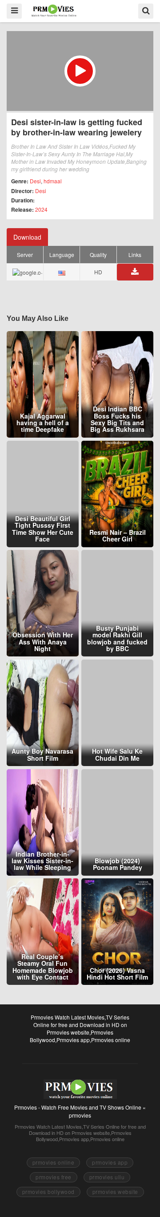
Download (27, 237)
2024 (41, 209)
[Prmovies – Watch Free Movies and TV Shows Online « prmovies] (54, 10)
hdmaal (53, 181)
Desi (35, 181)
